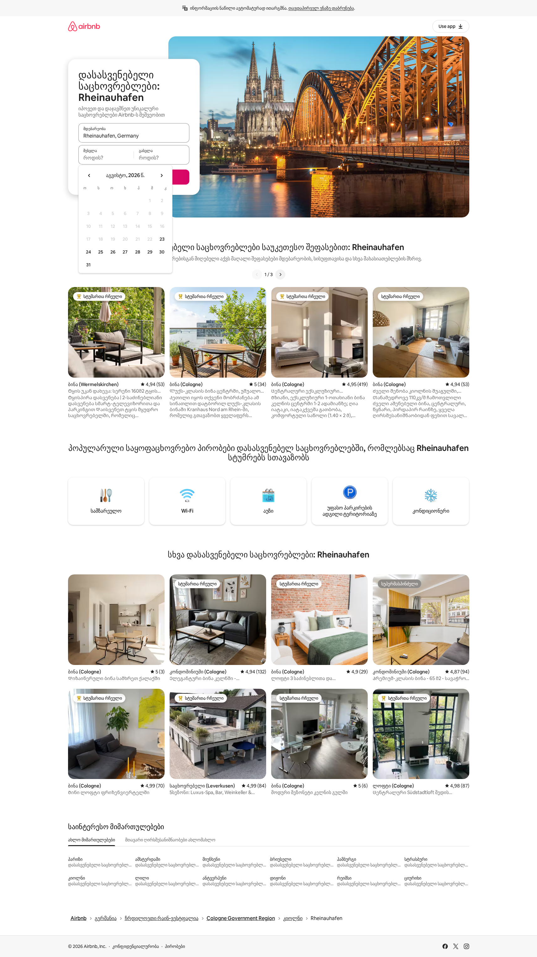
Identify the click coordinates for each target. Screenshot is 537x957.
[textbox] (106, 157)
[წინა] (257, 274)
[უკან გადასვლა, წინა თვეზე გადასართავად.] (89, 175)
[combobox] (133, 135)
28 (137, 252)
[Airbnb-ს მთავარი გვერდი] (84, 26)
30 (162, 252)
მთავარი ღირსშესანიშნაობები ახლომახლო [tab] (170, 840)
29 (149, 252)
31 (88, 265)
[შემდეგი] (280, 274)
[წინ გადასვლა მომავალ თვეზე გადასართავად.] (161, 175)
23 (162, 239)
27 (125, 252)
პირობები (175, 946)
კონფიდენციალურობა (135, 946)
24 (88, 252)
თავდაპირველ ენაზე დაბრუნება (321, 8)
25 (100, 252)
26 (112, 252)
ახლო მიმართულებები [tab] (91, 840)
